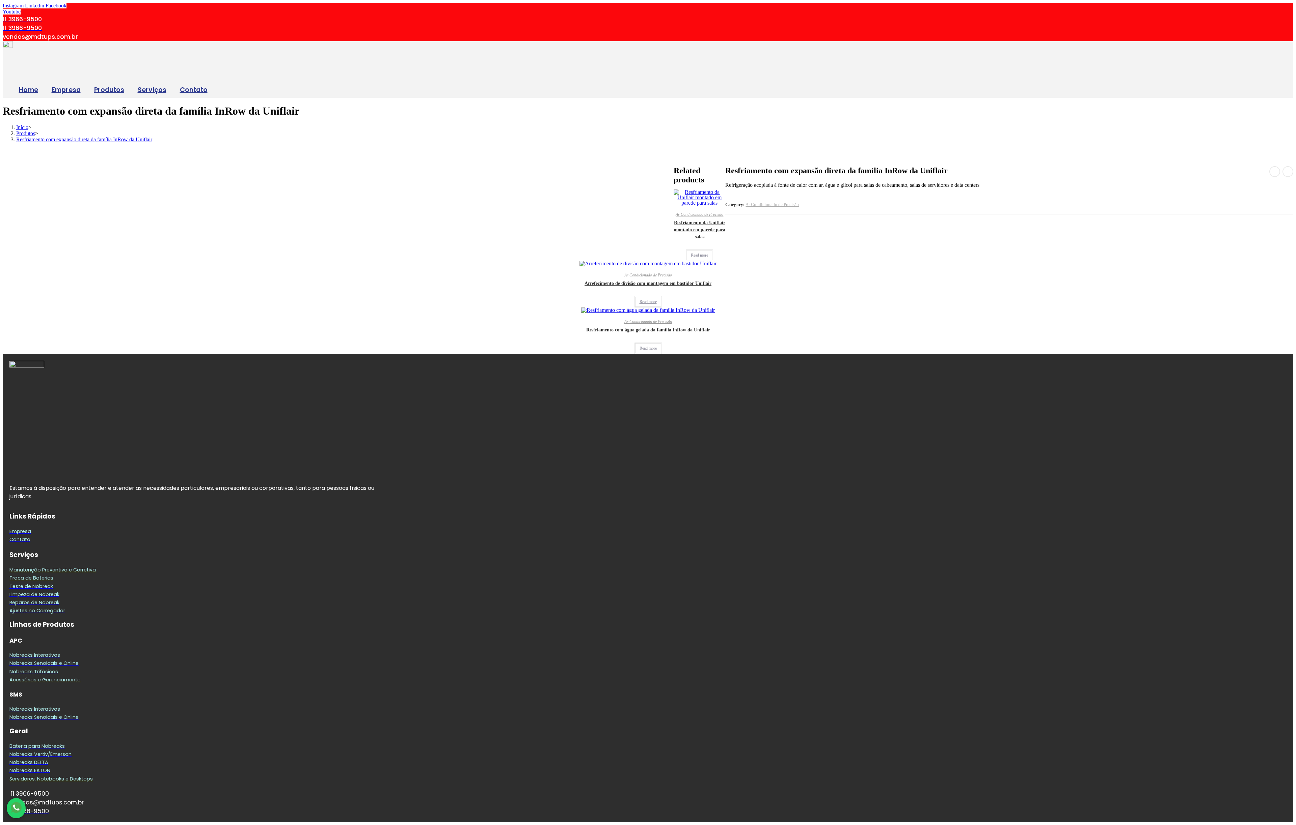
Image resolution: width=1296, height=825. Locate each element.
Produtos (109, 89)
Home (28, 89)
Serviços (152, 89)
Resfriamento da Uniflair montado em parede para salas (699, 229)
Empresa (66, 89)
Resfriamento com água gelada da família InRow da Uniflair (648, 329)
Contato (194, 89)
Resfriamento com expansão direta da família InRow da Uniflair (84, 139)
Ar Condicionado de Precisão (772, 204)
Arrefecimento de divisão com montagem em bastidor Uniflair (648, 283)
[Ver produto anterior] (1274, 171)
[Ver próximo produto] (1287, 171)
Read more (699, 255)
